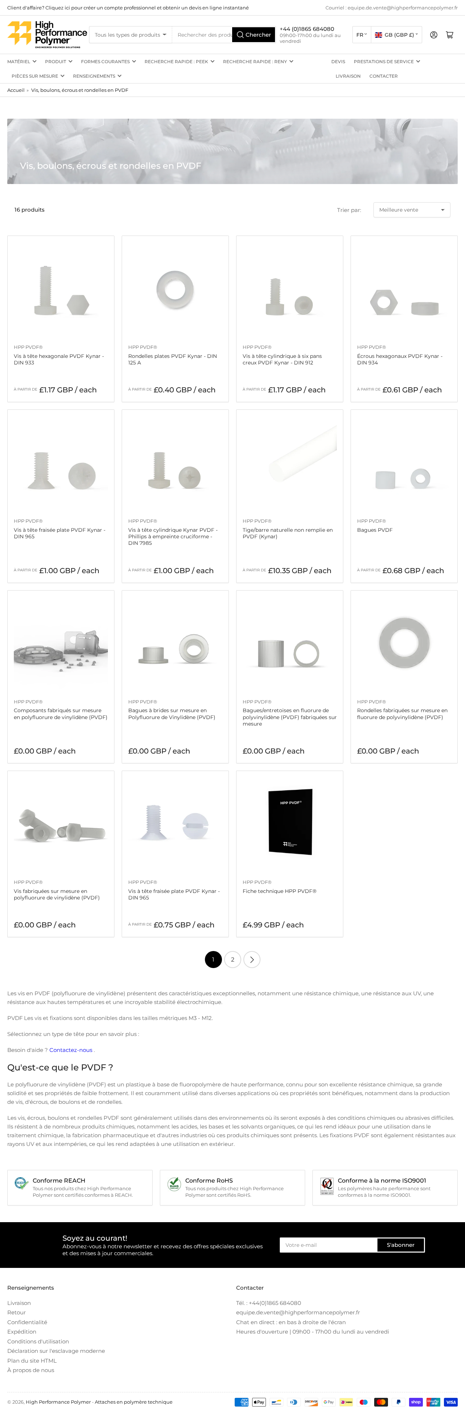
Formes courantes (105, 61)
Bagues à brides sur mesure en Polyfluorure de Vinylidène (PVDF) (171, 713)
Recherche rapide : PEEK (176, 61)
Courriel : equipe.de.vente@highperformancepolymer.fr (392, 8)
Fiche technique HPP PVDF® (279, 891)
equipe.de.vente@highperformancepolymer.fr (298, 1312)
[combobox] (224, 34)
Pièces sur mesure (35, 76)
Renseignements (94, 76)
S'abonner (401, 1244)
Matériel (18, 61)
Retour (16, 1312)
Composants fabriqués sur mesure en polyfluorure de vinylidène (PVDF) (61, 713)
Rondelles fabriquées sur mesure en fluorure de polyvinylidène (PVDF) (402, 713)
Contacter (383, 76)
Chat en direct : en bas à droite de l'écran (291, 1322)
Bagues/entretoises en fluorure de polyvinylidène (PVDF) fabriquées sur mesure (290, 717)
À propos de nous (30, 1370)
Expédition (21, 1331)
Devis (338, 61)
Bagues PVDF (375, 530)
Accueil (16, 90)
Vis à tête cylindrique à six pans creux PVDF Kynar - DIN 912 (282, 359)
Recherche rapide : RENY (255, 61)
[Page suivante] (252, 959)
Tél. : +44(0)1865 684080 (268, 1302)
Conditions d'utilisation (38, 1341)
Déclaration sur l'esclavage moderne (56, 1350)
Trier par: (349, 210)
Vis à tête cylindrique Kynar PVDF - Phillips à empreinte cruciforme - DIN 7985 (173, 536)
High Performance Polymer (58, 1402)
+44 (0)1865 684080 (307, 28)
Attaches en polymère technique (134, 1402)
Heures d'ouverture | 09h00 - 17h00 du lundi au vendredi (312, 1331)
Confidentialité (27, 1322)
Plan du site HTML (32, 1360)
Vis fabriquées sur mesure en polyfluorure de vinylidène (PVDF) (57, 894)
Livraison (348, 76)
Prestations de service (384, 61)
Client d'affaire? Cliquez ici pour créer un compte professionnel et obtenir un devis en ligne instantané (128, 8)
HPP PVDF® (28, 347)
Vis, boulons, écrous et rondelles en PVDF (79, 90)
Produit (55, 61)
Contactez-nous (70, 1049)
